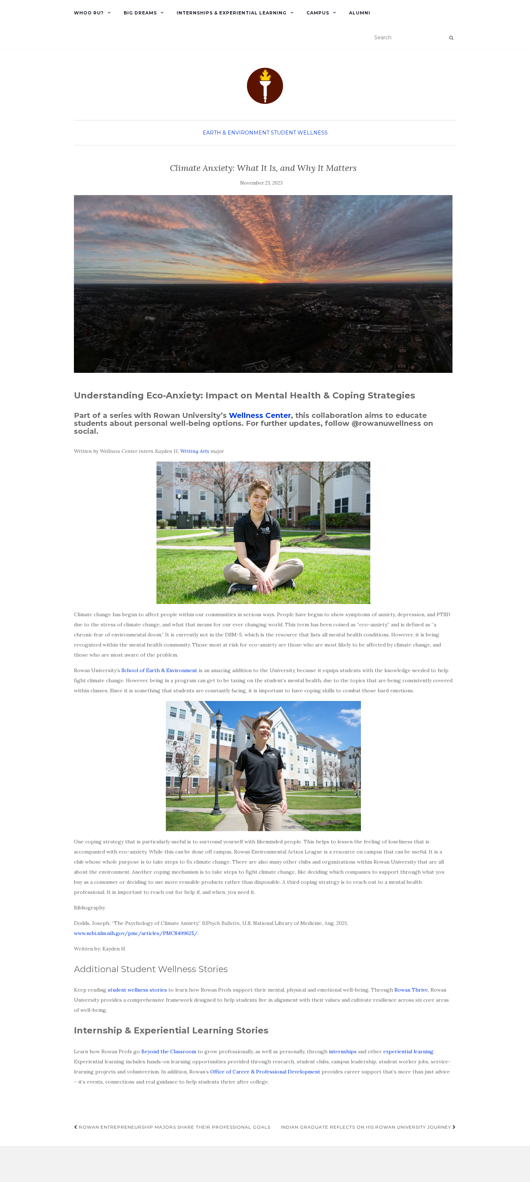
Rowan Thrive (411, 990)
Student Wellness (299, 132)
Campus (317, 13)
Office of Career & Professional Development (265, 1071)
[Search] (451, 37)
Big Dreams (140, 13)
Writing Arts (194, 451)
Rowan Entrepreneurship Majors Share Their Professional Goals (174, 1127)
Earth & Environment (236, 132)
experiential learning (408, 1051)
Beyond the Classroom (168, 1051)
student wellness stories (137, 990)
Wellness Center (260, 415)
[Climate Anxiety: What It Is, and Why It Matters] (263, 284)
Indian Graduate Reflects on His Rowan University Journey (366, 1127)
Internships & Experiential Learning (232, 13)
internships (343, 1051)
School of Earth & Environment (159, 670)
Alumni (359, 13)
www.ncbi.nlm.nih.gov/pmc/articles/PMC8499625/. (136, 933)
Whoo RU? (89, 13)
